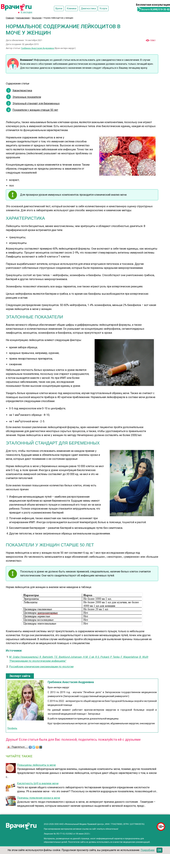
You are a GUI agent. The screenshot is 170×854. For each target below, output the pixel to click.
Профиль (12, 728)
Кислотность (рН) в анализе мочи (37, 783)
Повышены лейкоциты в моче (36, 765)
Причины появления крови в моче (38, 797)
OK (159, 850)
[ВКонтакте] (30, 747)
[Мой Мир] (40, 747)
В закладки (26, 12)
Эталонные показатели (26, 97)
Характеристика (22, 90)
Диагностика (88, 8)
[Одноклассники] (37, 747)
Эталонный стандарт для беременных (36, 103)
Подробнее (148, 850)
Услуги (103, 8)
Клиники (71, 8)
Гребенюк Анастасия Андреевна (37, 48)
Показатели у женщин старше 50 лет (35, 109)
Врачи (58, 8)
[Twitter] (34, 747)
